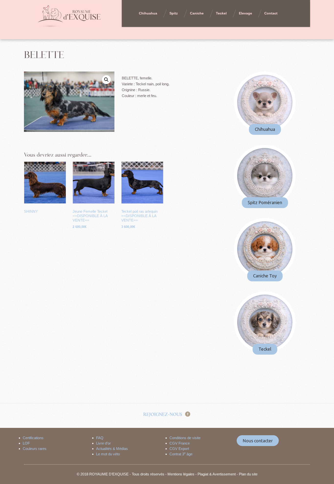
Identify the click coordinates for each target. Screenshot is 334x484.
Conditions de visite (184, 438)
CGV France (179, 443)
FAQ (99, 438)
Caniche (197, 13)
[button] (106, 79)
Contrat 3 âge (180, 454)
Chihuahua (148, 13)
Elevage (245, 13)
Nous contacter (258, 440)
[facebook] (187, 414)
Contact (271, 13)
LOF (26, 443)
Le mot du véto (108, 454)
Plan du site (248, 474)
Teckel (221, 13)
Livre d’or (103, 443)
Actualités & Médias (112, 449)
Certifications (33, 438)
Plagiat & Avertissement (217, 474)
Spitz (173, 13)
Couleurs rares (34, 449)
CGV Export (179, 449)
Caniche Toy (265, 275)
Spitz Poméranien (265, 202)
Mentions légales (180, 474)
